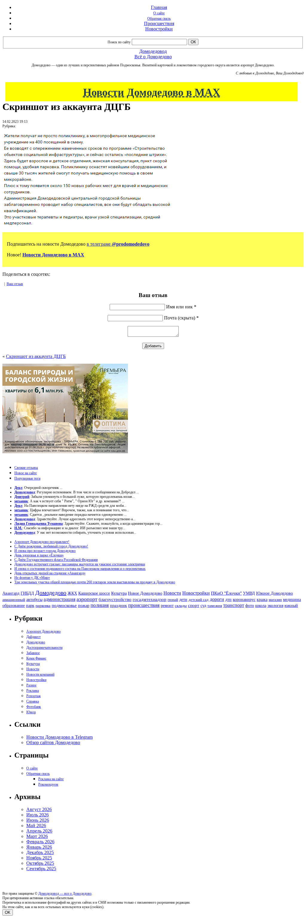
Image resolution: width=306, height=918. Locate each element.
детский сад (199, 599)
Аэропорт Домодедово (43, 631)
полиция (100, 605)
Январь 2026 (39, 847)
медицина (292, 599)
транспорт (233, 605)
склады (181, 605)
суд (203, 605)
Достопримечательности (44, 647)
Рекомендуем (48, 784)
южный (291, 605)
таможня (214, 605)
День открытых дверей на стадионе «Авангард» (49, 573)
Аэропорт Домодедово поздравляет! (41, 542)
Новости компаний (40, 674)
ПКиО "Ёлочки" (226, 593)
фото (249, 605)
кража (262, 599)
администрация (59, 599)
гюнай (173, 599)
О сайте (159, 13)
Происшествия (159, 23)
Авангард (10, 593)
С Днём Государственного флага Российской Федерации (56, 560)
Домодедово (50, 592)
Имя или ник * (181, 306)
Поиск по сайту (119, 42)
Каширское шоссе (94, 593)
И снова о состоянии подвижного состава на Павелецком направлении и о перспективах (80, 569)
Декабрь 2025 (40, 852)
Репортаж (33, 696)
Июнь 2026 (37, 820)
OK (7, 912)
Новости (172, 593)
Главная (159, 7)
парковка (43, 605)
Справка (32, 701)
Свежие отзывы (26, 468)
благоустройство (115, 599)
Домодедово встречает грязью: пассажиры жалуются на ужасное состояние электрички (79, 564)
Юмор (31, 712)
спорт (193, 605)
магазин (275, 599)
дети (183, 599)
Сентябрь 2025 (41, 868)
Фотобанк (33, 707)
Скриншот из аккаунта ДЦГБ (36, 356)
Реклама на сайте (51, 779)
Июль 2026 (37, 814)
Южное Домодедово (274, 593)
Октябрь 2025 (40, 863)
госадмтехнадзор (149, 599)
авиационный (13, 599)
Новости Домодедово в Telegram (59, 737)
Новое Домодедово (145, 593)
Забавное (33, 653)
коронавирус (244, 599)
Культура (119, 593)
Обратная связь (159, 18)
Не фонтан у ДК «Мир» (32, 578)
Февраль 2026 (40, 841)
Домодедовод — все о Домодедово (64, 893)
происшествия (144, 605)
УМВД (249, 593)
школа (260, 605)
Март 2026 (37, 836)
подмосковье (64, 605)
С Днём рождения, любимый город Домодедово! (51, 546)
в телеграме (118, 244)
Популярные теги (27, 478)
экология (275, 605)
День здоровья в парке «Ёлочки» (39, 555)
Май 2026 (36, 825)
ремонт (167, 605)
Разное (31, 685)
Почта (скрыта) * (181, 317)
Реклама (32, 690)
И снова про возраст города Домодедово (45, 551)
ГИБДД (27, 593)
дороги (217, 599)
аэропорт (86, 599)
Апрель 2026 (39, 830)
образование (13, 605)
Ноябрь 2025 (39, 857)
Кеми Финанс (36, 658)
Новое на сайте (25, 473)
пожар (83, 605)
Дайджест (33, 637)
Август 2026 (39, 809)
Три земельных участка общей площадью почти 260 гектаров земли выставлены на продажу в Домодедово (94, 582)
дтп (228, 599)
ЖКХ (72, 593)
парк (30, 605)
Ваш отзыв (15, 284)
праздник (118, 605)
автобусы (34, 599)
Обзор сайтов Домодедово (53, 742)
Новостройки (159, 28)
